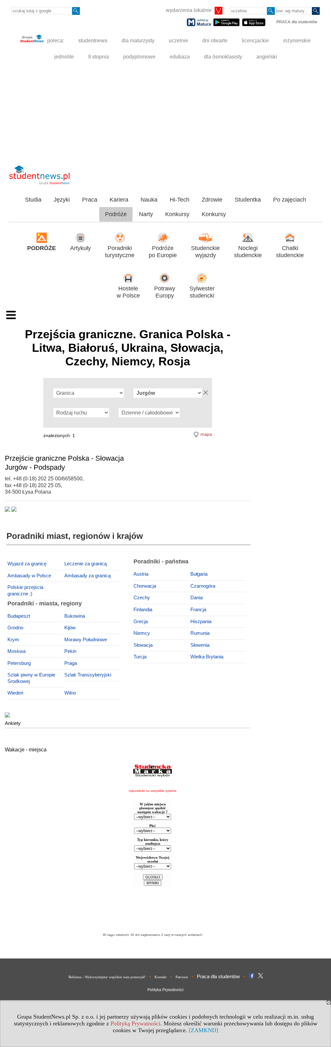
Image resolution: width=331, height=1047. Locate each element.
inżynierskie (297, 40)
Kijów (70, 627)
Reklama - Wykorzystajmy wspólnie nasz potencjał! (107, 977)
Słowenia (199, 645)
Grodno (15, 627)
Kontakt (160, 977)
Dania (196, 597)
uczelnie (178, 40)
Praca (89, 199)
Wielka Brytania (206, 656)
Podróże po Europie (163, 252)
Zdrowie (212, 199)
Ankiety (13, 723)
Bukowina (74, 616)
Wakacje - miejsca (26, 749)
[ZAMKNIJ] (203, 1030)
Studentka (248, 199)
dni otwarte (215, 40)
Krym (13, 639)
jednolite (64, 56)
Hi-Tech (179, 199)
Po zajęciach (289, 199)
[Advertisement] (165, 113)
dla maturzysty (138, 40)
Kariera (119, 199)
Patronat (182, 977)
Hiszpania (200, 621)
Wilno (70, 693)
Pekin (70, 651)
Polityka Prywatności (165, 990)
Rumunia (199, 633)
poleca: (55, 40)
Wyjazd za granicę (27, 563)
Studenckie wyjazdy (205, 252)
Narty (146, 214)
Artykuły (80, 248)
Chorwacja (144, 586)
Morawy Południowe (85, 639)
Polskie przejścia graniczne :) (25, 590)
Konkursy (177, 214)
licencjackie (255, 40)
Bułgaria (199, 574)
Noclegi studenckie (248, 252)
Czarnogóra (202, 586)
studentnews (92, 40)
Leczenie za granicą (85, 563)
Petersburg (19, 663)
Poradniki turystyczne (119, 252)
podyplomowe (139, 56)
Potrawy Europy (164, 292)
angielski (266, 56)
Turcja (139, 656)
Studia (33, 199)
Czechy (141, 597)
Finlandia (142, 609)
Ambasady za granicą (87, 575)
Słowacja (143, 645)
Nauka (149, 199)
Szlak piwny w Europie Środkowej (31, 678)
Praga (70, 663)
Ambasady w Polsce (29, 575)
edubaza (180, 56)
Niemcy (141, 633)
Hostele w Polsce (128, 292)
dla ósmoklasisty (223, 56)
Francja (198, 609)
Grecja (140, 621)
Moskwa (16, 651)
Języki (62, 199)
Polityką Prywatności (135, 1023)
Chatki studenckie (290, 252)
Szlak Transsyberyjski (87, 674)
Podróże (116, 214)
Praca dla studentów (218, 976)
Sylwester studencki (202, 292)
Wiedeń (15, 693)
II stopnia (98, 56)
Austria (140, 574)
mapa (206, 434)
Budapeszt (18, 616)
